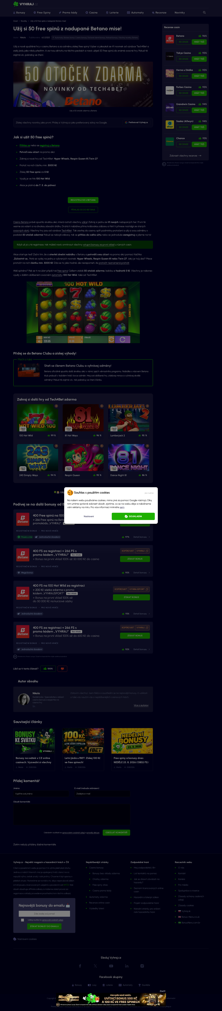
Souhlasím (135, 516)
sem (122, 507)
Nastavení (89, 516)
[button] (149, 492)
